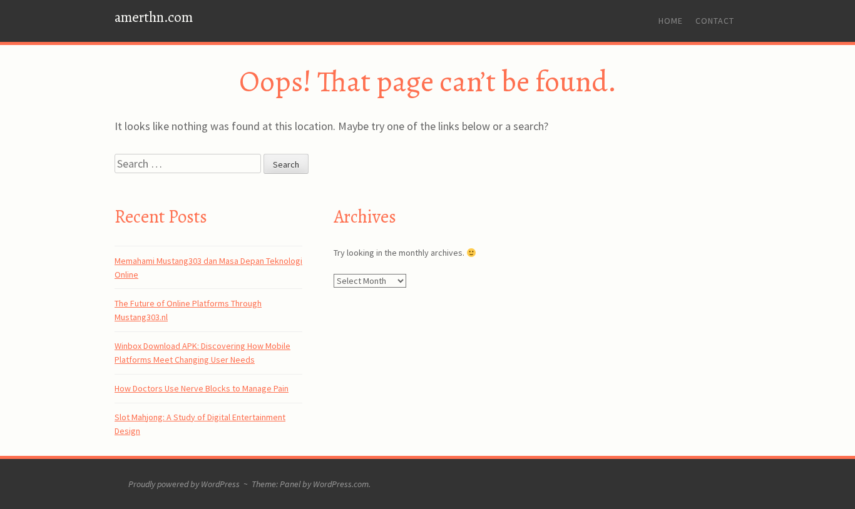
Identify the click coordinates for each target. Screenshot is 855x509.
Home (670, 20)
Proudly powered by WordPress (184, 484)
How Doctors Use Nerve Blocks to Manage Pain (202, 388)
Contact (714, 20)
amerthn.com (154, 17)
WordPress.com (341, 484)
